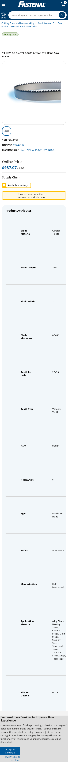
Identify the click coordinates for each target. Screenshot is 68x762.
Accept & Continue (10, 751)
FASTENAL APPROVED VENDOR (37, 149)
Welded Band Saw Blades (24, 26)
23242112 (18, 145)
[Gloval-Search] (62, 15)
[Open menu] (3, 4)
